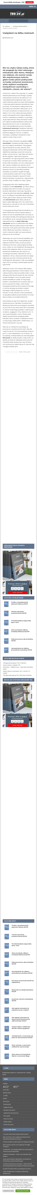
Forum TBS (6, 1090)
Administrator (8, 38)
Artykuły (5, 1083)
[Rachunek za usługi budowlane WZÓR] (6, 993)
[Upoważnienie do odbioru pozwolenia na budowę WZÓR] (6, 975)
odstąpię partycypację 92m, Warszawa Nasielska (17, 675)
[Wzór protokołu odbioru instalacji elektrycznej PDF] (6, 956)
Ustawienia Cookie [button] (8, 1191)
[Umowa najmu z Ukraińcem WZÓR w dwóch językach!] (6, 1030)
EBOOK (5, 1098)
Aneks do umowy (8, 1119)
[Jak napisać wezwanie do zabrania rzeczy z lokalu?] (6, 1012)
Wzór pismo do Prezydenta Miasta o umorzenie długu (21, 1055)
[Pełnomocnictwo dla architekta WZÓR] (6, 966)
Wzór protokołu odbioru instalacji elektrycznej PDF (20, 630)
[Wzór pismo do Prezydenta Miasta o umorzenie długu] (6, 1058)
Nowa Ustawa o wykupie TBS (11, 665)
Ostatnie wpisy (10, 921)
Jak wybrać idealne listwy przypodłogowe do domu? (17, 1168)
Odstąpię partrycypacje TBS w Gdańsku (14, 663)
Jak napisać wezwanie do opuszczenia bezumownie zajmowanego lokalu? (21, 1019)
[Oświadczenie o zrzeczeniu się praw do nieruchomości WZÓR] (6, 1039)
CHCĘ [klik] (29, 2)
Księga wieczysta (8, 1107)
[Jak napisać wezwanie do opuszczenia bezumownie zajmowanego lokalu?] (6, 1021)
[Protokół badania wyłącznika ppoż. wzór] (6, 947)
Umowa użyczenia (8, 1124)
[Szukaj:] (18, 20)
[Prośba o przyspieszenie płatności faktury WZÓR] (6, 929)
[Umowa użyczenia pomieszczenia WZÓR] (6, 938)
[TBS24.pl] (18, 14)
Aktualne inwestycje (6, 1087)
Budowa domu (7, 1093)
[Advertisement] (18, 54)
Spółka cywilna (8, 1121)
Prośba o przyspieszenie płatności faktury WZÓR (19, 603)
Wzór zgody (7, 1116)
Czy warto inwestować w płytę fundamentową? (15, 1134)
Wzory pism (6, 1101)
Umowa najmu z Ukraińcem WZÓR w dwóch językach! (21, 1027)
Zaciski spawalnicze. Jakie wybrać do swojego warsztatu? (18, 1142)
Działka (6, 1095)
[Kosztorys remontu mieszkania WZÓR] (6, 1003)
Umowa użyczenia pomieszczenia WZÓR (18, 612)
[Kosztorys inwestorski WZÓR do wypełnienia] (6, 984)
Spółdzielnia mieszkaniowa (11, 1113)
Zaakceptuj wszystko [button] (23, 1191)
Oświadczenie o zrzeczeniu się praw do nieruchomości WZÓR (22, 1036)
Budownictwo (7, 1104)
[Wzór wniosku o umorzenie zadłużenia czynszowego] (6, 1049)
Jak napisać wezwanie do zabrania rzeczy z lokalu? (20, 1009)
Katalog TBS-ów (16, 1087)
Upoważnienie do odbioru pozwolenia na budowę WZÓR (21, 649)
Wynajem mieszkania (9, 1110)
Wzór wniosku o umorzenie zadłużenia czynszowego (21, 1046)
